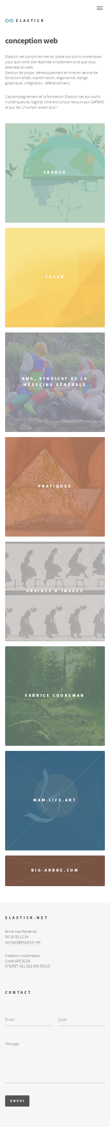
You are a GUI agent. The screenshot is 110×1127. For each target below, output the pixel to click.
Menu (100, 8)
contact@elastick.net (22, 942)
